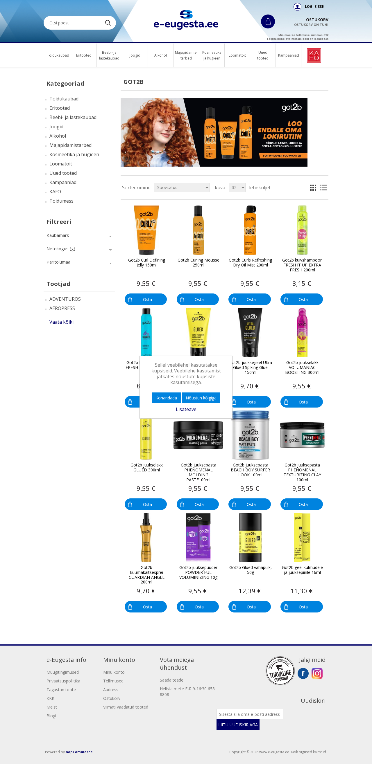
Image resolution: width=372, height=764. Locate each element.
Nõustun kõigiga (201, 398)
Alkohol (160, 55)
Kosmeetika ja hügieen (211, 55)
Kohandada (166, 398)
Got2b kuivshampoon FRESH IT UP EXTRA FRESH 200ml (302, 265)
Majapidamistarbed (70, 145)
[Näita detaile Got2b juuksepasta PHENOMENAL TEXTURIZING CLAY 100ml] (302, 435)
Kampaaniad (288, 55)
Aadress (110, 689)
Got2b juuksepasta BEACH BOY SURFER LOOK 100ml (250, 470)
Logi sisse (314, 6)
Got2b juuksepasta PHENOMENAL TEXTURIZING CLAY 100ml (302, 472)
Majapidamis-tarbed (186, 55)
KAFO (55, 191)
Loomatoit (237, 55)
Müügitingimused (62, 672)
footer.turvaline (280, 670)
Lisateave (186, 409)
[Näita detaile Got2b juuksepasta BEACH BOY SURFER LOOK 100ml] (250, 435)
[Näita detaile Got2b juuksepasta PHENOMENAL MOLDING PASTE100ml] (198, 435)
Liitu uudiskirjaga (238, 724)
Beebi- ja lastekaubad (109, 55)
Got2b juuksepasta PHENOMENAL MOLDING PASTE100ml (198, 472)
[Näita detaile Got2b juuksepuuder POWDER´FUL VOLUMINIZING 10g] (198, 537)
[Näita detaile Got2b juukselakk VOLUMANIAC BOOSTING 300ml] (302, 332)
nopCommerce (79, 751)
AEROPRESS (62, 308)
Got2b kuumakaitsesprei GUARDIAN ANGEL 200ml (146, 575)
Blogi (51, 715)
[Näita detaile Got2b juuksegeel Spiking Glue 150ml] (198, 332)
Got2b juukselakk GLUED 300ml (146, 468)
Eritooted (84, 55)
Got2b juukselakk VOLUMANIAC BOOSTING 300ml (302, 367)
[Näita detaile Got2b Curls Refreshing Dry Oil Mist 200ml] (250, 230)
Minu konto (114, 672)
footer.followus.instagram (317, 673)
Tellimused (113, 681)
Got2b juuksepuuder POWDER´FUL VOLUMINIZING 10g (198, 572)
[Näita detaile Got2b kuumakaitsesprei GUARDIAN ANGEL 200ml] (146, 537)
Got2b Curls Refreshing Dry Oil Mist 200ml (250, 263)
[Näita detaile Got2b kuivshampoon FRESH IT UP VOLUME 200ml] (146, 332)
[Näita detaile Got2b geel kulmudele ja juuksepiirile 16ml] (302, 537)
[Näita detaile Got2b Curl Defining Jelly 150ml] (146, 230)
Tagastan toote (61, 689)
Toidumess (61, 201)
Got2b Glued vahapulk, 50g (250, 570)
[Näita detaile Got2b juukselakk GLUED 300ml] (146, 435)
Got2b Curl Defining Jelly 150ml (146, 263)
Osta (147, 299)
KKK (50, 698)
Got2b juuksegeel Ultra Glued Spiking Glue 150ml (250, 367)
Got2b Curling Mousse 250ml (198, 263)
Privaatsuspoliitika (63, 681)
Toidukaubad (58, 55)
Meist (51, 707)
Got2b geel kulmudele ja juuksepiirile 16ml (302, 570)
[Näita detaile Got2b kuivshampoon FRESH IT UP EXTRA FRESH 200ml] (302, 230)
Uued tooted (263, 55)
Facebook (303, 673)
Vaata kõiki (61, 322)
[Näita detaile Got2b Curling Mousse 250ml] (198, 230)
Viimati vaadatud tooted (125, 707)
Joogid (135, 55)
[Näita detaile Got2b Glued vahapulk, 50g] (250, 537)
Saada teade (171, 680)
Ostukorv (111, 698)
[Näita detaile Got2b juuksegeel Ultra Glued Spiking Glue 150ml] (250, 332)
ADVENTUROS (65, 299)
